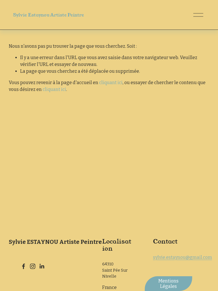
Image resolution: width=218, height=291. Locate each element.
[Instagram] (32, 266)
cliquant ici (111, 82)
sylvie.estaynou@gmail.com (182, 257)
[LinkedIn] (42, 266)
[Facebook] (23, 266)
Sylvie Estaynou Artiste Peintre (48, 15)
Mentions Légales (168, 283)
